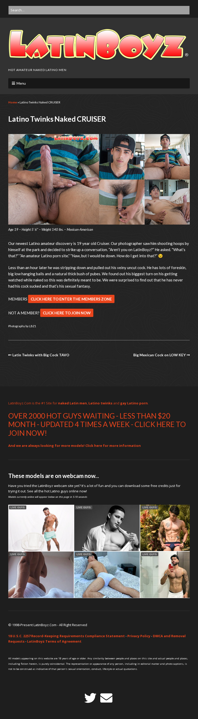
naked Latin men (72, 403)
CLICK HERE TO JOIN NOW (67, 312)
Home (12, 102)
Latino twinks (100, 403)
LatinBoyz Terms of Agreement (54, 641)
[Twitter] (90, 698)
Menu (21, 83)
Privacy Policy (138, 636)
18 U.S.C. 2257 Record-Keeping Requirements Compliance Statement (66, 636)
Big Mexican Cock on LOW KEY (159, 355)
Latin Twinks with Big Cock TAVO (40, 355)
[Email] (106, 698)
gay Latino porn (134, 403)
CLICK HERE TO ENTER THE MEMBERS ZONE (71, 299)
